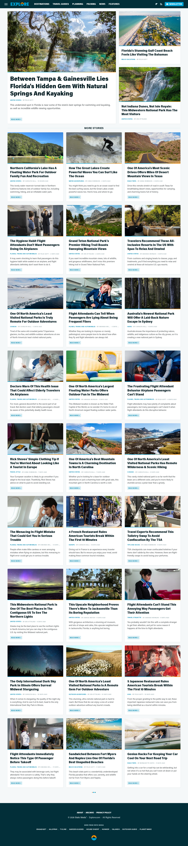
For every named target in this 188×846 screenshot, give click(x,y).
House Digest (92, 829)
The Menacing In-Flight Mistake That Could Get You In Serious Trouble (32, 536)
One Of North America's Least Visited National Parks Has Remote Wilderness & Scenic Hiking (152, 463)
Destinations (41, 4)
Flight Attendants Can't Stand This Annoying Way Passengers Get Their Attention (151, 608)
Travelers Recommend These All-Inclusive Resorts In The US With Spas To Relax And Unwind (151, 245)
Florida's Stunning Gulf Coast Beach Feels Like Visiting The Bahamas (147, 52)
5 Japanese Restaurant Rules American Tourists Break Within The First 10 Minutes (150, 685)
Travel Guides (61, 4)
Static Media (80, 817)
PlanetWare (146, 829)
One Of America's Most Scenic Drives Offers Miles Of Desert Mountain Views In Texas (148, 172)
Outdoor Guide (129, 829)
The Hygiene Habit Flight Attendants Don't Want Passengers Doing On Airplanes (34, 245)
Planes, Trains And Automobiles (23, 254)
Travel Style (15, 472)
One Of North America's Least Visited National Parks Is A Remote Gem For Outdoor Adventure (93, 685)
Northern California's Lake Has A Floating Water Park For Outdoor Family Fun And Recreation (33, 172)
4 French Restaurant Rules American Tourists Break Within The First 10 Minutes (91, 536)
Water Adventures (76, 181)
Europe (72, 545)
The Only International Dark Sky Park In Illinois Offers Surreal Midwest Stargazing (33, 685)
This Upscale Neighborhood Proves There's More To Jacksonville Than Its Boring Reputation (94, 608)
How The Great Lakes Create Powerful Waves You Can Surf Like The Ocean (93, 172)
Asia (129, 694)
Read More (15, 119)
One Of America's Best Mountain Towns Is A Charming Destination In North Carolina (92, 463)
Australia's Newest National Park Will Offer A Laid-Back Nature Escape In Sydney (150, 318)
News (102, 4)
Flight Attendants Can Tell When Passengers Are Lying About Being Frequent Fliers (93, 318)
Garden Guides (76, 829)
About (80, 813)
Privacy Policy (103, 813)
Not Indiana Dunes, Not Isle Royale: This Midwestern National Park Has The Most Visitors (149, 110)
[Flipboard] (157, 4)
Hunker (105, 829)
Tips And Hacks (133, 545)
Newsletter (175, 4)
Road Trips (131, 181)
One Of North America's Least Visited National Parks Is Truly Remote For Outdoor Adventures (33, 318)
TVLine (63, 829)
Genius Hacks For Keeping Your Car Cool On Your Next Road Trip (152, 756)
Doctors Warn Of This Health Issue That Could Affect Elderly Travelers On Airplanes (35, 390)
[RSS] (161, 4)
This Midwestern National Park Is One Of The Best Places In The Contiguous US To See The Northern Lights (33, 611)
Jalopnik (53, 829)
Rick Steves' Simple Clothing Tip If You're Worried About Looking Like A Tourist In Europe (34, 463)
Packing (91, 4)
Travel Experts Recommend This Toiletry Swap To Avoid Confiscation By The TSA (150, 536)
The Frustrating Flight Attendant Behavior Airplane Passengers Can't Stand (150, 390)
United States (15, 100)
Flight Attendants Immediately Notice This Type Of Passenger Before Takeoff (32, 758)
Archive (90, 813)
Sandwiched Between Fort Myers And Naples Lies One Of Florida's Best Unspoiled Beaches (92, 758)
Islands (116, 829)
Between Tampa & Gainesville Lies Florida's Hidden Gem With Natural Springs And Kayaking (59, 86)
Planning (77, 4)
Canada (13, 326)
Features (114, 4)
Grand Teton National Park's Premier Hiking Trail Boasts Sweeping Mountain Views (89, 245)
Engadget (41, 829)
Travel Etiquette (134, 617)
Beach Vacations (128, 59)
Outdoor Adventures (77, 694)
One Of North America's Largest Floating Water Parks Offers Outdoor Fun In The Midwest (91, 390)
